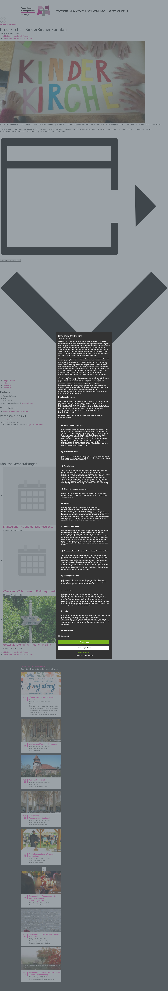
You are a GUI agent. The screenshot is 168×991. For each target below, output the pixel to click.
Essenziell (65, 636)
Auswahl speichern (84, 648)
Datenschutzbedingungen (84, 655)
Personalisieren (83, 652)
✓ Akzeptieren (83, 642)
